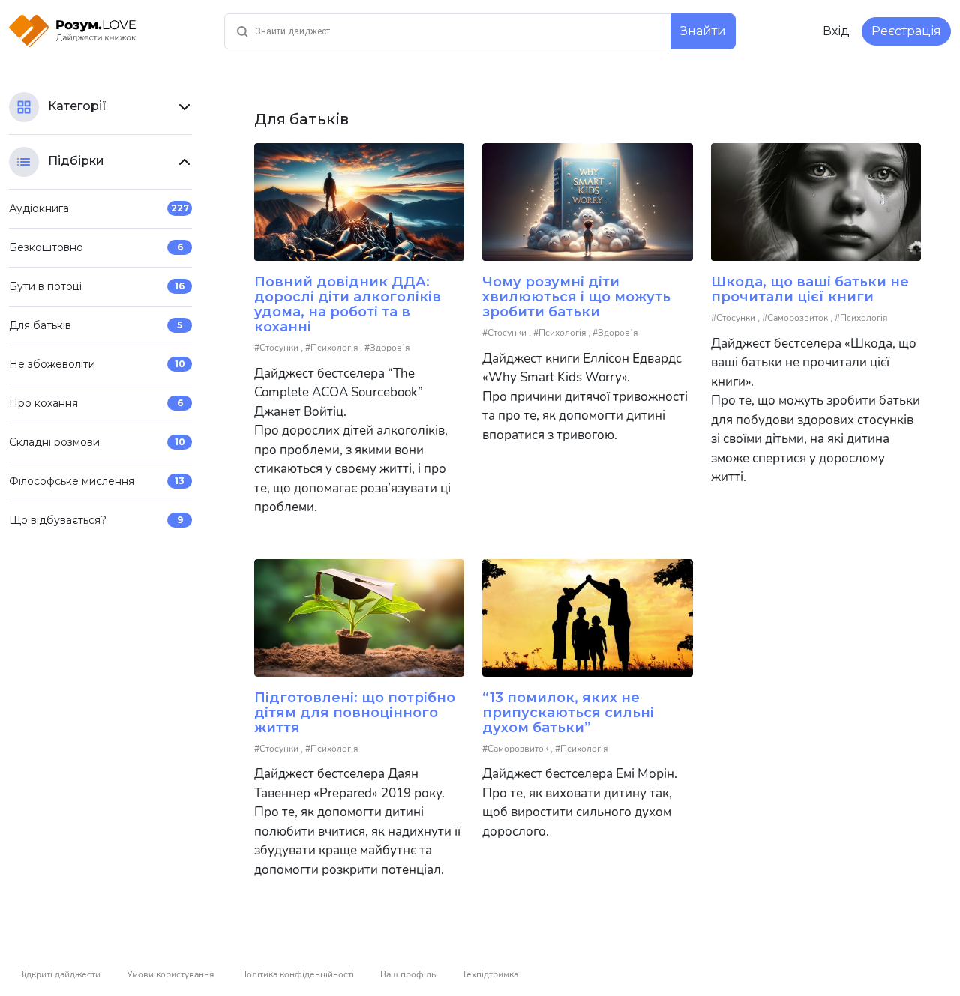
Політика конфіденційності (297, 974)
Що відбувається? (96, 520)
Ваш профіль (408, 974)
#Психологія (332, 348)
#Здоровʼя (387, 348)
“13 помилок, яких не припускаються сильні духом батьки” (568, 712)
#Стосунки (277, 348)
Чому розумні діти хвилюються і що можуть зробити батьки (576, 297)
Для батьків (95, 325)
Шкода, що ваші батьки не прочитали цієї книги (810, 289)
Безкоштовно (96, 247)
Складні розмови (97, 442)
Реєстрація (906, 31)
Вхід (836, 31)
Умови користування (170, 974)
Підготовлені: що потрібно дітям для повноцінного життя (354, 712)
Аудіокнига (99, 208)
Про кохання (96, 403)
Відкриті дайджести (59, 974)
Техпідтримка (490, 974)
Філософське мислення (96, 481)
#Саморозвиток (796, 318)
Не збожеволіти (97, 364)
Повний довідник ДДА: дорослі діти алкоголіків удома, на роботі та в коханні (347, 304)
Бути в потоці (96, 286)
